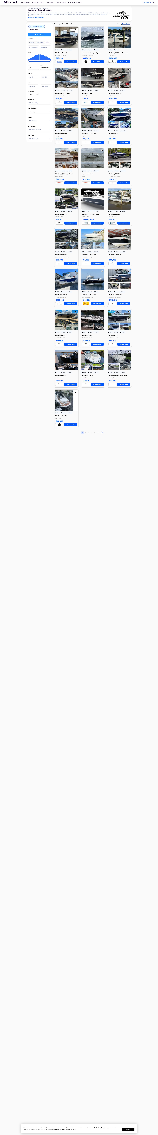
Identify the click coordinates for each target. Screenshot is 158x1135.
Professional (50, 2)
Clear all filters (34, 29)
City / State (40, 42)
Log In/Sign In (147, 2)
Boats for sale (25, 2)
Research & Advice (38, 2)
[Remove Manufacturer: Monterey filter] (43, 26)
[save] (76, 29)
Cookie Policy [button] (40, 1129)
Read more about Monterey (36, 17)
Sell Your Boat (61, 2)
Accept (128, 1129)
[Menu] (153, 2)
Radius (48, 42)
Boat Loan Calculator (74, 2)
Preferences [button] (73, 1129)
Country (31, 42)
